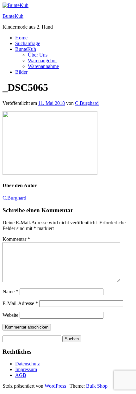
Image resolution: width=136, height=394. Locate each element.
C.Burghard (87, 103)
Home (21, 37)
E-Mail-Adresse (20, 303)
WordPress (55, 386)
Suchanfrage (27, 43)
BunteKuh (13, 16)
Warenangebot (42, 60)
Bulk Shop (97, 386)
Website (10, 315)
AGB (20, 375)
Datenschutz (27, 363)
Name (10, 291)
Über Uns (37, 55)
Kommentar (16, 239)
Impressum (26, 369)
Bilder (21, 72)
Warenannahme (43, 66)
